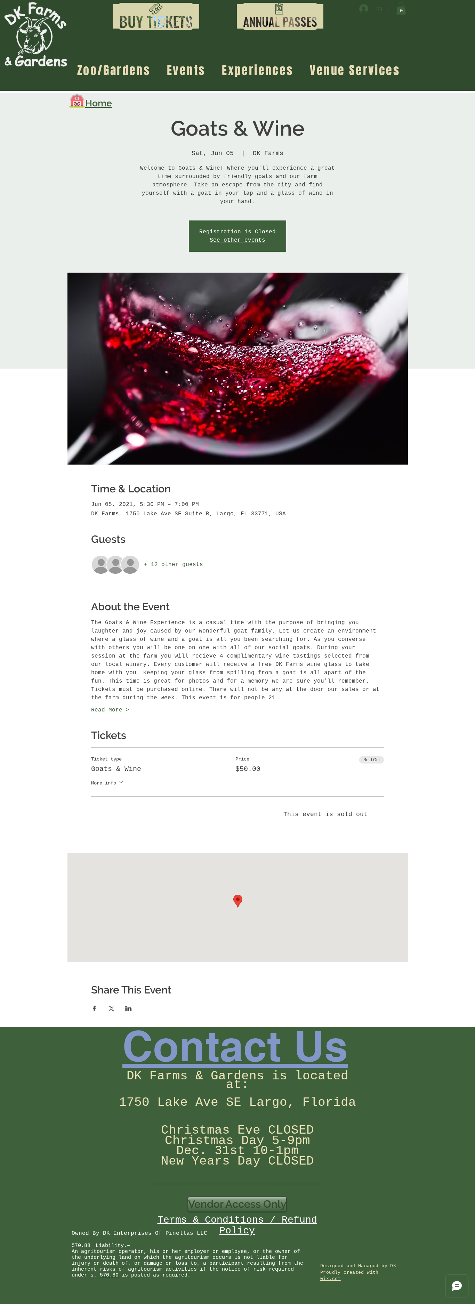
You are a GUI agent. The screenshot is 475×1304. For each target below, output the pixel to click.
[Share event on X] (111, 1008)
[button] (156, 21)
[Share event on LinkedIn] (128, 1008)
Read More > (110, 710)
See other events (237, 240)
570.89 (109, 1275)
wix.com (330, 1278)
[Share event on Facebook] (94, 1008)
